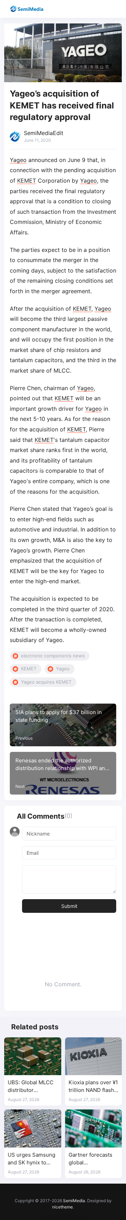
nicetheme (62, 1207)
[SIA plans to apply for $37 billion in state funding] (63, 725)
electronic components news (53, 655)
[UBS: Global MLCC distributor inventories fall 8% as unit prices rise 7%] (32, 1056)
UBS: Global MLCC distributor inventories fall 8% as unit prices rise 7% (31, 1086)
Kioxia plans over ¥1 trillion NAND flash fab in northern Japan (93, 1086)
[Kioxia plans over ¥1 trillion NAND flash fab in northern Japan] (93, 1056)
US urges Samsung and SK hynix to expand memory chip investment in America (31, 1158)
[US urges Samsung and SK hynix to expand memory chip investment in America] (32, 1128)
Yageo (18, 159)
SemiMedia (74, 1200)
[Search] (100, 9)
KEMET (26, 180)
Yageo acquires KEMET (46, 682)
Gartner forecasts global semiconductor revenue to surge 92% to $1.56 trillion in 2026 (93, 1158)
